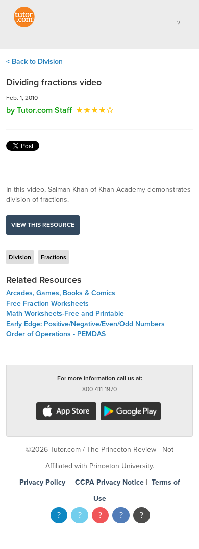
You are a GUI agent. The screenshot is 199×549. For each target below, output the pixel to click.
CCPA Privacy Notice (109, 482)
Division (20, 257)
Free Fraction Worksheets (47, 303)
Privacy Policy (42, 482)
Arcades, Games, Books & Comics (60, 293)
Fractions (53, 257)
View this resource (42, 224)
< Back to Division (34, 61)
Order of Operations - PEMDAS (56, 334)
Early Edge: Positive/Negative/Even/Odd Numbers (85, 323)
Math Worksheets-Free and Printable (65, 313)
